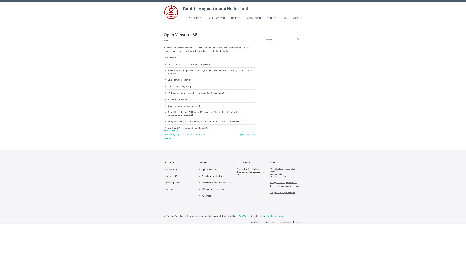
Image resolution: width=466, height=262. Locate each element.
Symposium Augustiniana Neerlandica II (248, 170)
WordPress (271, 216)
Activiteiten (254, 18)
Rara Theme (244, 216)
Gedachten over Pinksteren (214, 176)
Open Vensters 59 (247, 134)
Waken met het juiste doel (213, 189)
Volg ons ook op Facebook (282, 192)
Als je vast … (207, 195)
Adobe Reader (216, 51)
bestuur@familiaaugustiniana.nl (285, 185)
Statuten (281, 216)
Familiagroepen (216, 18)
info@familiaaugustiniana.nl (283, 182)
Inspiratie (236, 18)
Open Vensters (172, 131)
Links (284, 18)
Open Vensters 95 (209, 169)
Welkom (169, 189)
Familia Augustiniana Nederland (215, 8)
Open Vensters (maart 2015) (236, 47)
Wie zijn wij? (195, 18)
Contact (271, 18)
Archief (297, 18)
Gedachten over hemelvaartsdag (216, 182)
